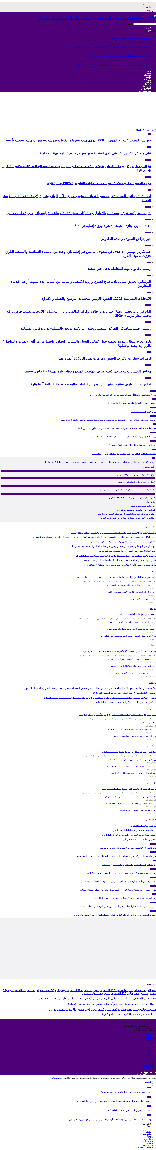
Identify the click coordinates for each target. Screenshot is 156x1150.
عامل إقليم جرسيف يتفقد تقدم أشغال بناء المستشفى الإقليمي (134, 736)
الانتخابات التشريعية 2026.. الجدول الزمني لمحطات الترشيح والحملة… (131, 629)
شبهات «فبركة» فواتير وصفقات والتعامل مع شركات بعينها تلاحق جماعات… (130, 803)
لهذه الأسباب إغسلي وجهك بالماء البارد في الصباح (134, 830)
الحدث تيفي (147, 88)
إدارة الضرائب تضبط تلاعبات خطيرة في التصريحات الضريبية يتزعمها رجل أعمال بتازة (125, 490)
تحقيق (149, 80)
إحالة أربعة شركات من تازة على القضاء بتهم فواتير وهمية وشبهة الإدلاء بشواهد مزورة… (117, 881)
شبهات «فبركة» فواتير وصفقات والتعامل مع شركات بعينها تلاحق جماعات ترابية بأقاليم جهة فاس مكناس (78, 213)
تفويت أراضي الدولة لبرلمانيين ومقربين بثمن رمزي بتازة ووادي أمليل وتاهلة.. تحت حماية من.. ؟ (114, 546)
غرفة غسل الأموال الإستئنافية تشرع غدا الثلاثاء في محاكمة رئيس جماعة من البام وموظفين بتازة (113, 532)
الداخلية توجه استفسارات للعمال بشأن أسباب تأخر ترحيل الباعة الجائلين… (130, 585)
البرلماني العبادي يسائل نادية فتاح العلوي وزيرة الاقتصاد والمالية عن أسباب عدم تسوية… (112, 47)
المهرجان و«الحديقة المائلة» (143, 411)
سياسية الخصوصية (145, 91)
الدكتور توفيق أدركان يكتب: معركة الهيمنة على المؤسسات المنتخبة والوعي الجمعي (126, 514)
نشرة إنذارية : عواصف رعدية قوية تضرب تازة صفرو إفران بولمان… (126, 848)
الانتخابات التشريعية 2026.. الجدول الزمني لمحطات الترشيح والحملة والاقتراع (116, 56)
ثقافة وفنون (147, 79)
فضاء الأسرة (147, 86)
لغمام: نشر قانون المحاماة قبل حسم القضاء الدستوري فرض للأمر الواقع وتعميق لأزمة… (117, 714)
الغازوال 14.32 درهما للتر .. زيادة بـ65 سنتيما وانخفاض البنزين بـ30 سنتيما (124, 453)
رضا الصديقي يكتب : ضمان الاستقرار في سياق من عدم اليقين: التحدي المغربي (127, 518)
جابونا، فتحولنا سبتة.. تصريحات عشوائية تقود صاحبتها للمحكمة (129, 864)
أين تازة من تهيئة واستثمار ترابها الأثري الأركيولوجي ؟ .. (132, 445)
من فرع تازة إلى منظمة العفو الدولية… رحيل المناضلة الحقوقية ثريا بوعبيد (123, 436)
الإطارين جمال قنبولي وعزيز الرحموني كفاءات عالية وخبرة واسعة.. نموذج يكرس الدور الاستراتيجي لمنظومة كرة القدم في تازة (100, 697)
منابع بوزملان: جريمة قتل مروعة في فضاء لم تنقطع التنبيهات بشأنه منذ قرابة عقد (120, 873)
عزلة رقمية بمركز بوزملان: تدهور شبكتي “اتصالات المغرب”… (129, 788)
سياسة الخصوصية (145, 89)
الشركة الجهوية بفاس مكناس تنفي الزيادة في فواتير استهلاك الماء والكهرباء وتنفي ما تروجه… (115, 915)
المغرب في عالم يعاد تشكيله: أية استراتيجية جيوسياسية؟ (126, 1092)
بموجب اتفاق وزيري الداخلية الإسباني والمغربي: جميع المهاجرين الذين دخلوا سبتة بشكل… (111, 1101)
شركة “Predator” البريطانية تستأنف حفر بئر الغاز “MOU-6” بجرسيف (131, 659)
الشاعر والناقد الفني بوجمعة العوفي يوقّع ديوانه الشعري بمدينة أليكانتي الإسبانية (112, 1003)
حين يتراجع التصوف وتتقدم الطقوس (126, 239)
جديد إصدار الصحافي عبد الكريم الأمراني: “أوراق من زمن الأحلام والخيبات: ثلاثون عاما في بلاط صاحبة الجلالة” (96, 998)
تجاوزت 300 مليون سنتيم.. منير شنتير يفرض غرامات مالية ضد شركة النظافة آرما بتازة (90, 384)
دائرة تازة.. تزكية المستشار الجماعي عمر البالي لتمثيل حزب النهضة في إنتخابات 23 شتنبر (117, 906)
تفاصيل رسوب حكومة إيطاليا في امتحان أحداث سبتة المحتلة (129, 403)
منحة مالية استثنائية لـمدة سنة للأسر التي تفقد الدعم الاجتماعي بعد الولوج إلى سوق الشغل (116, 428)
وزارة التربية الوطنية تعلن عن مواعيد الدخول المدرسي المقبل (129, 751)
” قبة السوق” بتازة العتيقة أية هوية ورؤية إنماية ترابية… (137, 810)
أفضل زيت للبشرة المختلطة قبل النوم (139, 839)
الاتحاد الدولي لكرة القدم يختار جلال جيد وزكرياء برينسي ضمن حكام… (132, 592)
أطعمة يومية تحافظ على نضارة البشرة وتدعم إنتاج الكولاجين (129, 835)
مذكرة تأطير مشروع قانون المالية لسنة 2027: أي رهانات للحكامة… (133, 666)
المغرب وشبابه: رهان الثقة (147, 722)
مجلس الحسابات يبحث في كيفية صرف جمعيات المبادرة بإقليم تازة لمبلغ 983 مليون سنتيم (88, 371)
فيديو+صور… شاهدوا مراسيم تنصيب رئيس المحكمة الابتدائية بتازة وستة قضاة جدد (120, 560)
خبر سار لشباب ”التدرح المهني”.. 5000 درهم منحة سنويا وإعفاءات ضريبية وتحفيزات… (118, 651)
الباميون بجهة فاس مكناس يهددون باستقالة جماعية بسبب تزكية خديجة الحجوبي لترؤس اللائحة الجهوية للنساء (108, 420)
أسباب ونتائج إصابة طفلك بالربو (142, 825)
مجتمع (149, 73)
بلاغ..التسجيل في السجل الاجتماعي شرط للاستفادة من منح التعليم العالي (130, 766)
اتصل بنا (149, 10)
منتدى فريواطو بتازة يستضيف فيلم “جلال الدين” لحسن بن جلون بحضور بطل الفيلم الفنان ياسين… (102, 1009)
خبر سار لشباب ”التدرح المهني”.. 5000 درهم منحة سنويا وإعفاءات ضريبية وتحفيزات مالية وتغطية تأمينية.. (77, 140)
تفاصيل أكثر (55, 1078)
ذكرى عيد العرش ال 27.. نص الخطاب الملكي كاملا (128, 1110)
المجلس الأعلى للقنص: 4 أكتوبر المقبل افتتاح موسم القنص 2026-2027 (124, 693)
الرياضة (148, 82)
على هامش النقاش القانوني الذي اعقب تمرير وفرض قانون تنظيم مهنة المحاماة (95, 153)
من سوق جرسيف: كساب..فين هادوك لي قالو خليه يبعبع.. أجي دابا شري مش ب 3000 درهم (116, 555)
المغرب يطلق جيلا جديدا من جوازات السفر (141, 599)
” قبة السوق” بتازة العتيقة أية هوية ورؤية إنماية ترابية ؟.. (112, 226)
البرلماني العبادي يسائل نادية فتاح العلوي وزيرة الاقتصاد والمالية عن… (132, 622)
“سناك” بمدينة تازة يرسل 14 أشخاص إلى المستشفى (136, 482)
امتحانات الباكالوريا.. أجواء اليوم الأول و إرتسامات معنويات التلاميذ (127, 551)
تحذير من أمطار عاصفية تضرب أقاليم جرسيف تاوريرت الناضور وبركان (131, 729)
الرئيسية (148, 28)
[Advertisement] (78, 111)
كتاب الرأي (147, 84)
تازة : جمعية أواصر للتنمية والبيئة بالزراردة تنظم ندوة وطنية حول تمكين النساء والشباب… (117, 889)
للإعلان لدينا (148, 11)
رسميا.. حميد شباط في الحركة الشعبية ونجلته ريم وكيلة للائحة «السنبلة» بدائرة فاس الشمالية (85, 328)
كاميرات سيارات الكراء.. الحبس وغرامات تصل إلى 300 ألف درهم (105, 358)
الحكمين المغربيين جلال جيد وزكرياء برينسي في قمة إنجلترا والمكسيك (125, 702)
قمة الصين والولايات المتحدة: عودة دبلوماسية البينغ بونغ (136, 510)
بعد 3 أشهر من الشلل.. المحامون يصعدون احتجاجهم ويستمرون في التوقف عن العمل (113, 65)
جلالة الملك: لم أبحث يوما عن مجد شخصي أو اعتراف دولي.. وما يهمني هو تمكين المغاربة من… (109, 1119)
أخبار (149, 30)
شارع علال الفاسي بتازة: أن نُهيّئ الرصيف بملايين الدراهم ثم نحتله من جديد (123, 394)
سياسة (149, 31)
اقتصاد (149, 71)
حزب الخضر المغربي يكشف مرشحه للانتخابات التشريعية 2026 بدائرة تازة (99, 183)
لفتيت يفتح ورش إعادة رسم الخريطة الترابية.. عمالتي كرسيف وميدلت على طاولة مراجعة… (115, 577)
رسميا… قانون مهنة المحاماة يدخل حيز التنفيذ (131, 38)
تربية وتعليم (147, 75)
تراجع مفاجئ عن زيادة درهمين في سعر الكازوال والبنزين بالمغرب (132, 475)
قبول (60, 1078)
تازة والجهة (148, 160)
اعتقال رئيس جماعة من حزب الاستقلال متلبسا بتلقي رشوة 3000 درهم (124, 898)
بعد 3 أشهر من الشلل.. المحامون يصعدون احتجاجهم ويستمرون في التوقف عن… (128, 636)
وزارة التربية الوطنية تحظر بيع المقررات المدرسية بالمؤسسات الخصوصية (130, 760)
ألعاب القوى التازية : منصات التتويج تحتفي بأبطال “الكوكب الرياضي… (132, 773)
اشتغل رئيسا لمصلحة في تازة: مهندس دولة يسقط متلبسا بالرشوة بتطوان (123, 541)
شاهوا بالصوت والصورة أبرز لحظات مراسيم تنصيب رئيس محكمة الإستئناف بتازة (120, 564)
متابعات (148, 77)
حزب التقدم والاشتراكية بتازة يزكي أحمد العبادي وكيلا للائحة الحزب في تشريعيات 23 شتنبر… (115, 856)
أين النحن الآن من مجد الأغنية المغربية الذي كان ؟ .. (128, 1014)
